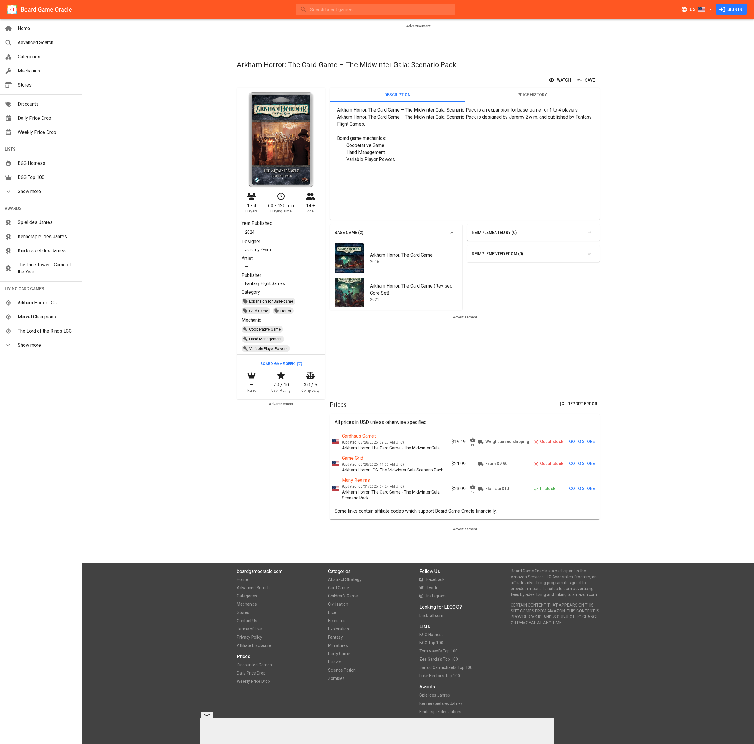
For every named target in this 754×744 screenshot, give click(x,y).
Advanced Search (253, 587)
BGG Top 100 (431, 642)
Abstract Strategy (344, 579)
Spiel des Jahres (434, 695)
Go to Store (582, 441)
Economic (337, 620)
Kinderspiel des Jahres (440, 711)
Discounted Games (254, 664)
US (692, 9)
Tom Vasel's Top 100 (438, 651)
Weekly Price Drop (253, 681)
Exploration (338, 629)
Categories (247, 596)
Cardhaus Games (359, 436)
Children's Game (343, 596)
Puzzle (334, 662)
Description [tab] (397, 94)
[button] (41, 192)
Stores (243, 612)
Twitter (433, 587)
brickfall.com (431, 615)
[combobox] (375, 9)
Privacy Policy (249, 637)
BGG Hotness (431, 634)
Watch (564, 80)
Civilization (338, 604)
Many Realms (356, 480)
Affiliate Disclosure (254, 645)
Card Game (338, 587)
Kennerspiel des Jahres (441, 703)
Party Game (339, 653)
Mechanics (247, 604)
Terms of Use (249, 629)
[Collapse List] (452, 232)
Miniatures (338, 645)
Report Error (582, 403)
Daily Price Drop (251, 673)
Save (590, 80)
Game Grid (352, 458)
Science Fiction (342, 670)
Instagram (436, 596)
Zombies (336, 678)
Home (242, 579)
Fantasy (335, 637)
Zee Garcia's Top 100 (438, 659)
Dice (332, 612)
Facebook (435, 579)
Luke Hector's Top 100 (439, 675)
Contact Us (247, 620)
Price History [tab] (532, 94)
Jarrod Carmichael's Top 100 (445, 667)
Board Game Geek (277, 363)
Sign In (734, 9)
